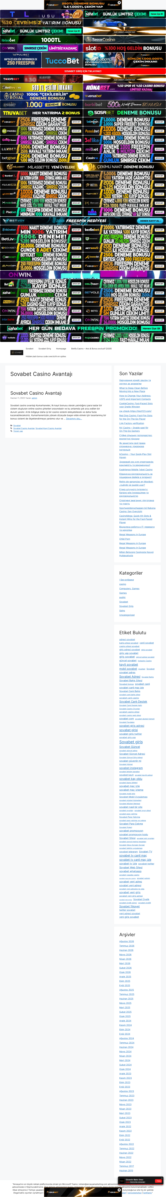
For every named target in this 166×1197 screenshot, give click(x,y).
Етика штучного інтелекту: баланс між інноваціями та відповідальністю (134, 492)
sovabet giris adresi (131, 725)
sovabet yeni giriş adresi (131, 896)
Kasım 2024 (125, 1025)
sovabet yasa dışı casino (127, 878)
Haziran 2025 (126, 998)
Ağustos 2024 (126, 1038)
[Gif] (83, 167)
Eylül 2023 (124, 1087)
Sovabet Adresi (129, 676)
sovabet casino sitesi (129, 712)
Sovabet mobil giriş (127, 794)
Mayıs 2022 (125, 1157)
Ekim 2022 (124, 1135)
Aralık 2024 (125, 1020)
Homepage (61, 348)
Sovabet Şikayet (129, 906)
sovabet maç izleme (131, 789)
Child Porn (124, 539)
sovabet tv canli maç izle (135, 859)
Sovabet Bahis (148, 677)
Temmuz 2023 (126, 1095)
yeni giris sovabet (129, 916)
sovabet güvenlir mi (130, 760)
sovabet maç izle (129, 786)
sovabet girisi (128, 730)
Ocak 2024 (125, 1069)
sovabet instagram (131, 768)
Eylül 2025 (124, 985)
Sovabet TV (145, 851)
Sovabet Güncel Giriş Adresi (131, 757)
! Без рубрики (126, 579)
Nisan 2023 (125, 1109)
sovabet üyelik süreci (128, 903)
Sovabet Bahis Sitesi (130, 680)
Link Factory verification (131, 423)
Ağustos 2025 (126, 990)
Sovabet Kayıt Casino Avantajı (48, 428)
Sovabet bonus (126, 684)
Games (123, 593)
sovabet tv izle (128, 863)
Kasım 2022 (125, 1131)
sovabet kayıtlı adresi (144, 775)
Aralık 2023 (125, 1073)
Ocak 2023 (125, 1122)
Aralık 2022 (125, 1126)
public (122, 597)
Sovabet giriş (131, 742)
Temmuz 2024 (126, 1042)
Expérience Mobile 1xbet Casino (136, 469)
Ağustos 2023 (126, 1091)
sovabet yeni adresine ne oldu (131, 889)
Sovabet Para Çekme (131, 823)
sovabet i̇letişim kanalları (129, 772)
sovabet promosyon (131, 830)
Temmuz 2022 (126, 1148)
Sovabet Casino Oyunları (129, 709)
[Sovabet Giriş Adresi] (16, 352)
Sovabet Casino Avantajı (36, 393)
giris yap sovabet (128, 653)
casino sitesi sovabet (129, 646)
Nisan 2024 (125, 1056)
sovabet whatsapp (130, 871)
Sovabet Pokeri (125, 827)
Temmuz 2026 (126, 946)
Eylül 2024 (124, 1034)
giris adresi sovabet (129, 649)
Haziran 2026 (126, 950)
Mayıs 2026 (125, 954)
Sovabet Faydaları (126, 722)
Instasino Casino (145, 661)
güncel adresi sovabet (145, 657)
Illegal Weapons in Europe (132, 534)
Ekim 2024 (124, 1029)
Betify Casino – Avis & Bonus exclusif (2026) (91, 348)
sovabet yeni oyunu (125, 900)
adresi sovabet (127, 639)
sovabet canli (142, 684)
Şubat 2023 (125, 1117)
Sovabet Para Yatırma (129, 817)
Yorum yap (18, 431)
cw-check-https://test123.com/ (135, 411)
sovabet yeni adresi (130, 885)
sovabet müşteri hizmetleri (130, 800)
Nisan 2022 (125, 1161)
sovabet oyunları (126, 810)
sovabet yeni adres (130, 881)
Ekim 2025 (124, 981)
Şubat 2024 (125, 1064)
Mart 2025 (124, 1007)
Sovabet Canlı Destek (133, 701)
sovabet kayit (126, 775)
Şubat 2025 (125, 1012)
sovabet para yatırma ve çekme (132, 820)
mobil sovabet (128, 668)
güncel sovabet (128, 660)
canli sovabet (147, 642)
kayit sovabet (128, 664)
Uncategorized (127, 615)
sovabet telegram (128, 851)
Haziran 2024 (126, 1047)
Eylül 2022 (124, 1139)
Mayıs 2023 (125, 1104)
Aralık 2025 (125, 976)
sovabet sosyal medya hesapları (132, 842)
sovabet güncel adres (128, 751)
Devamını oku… (74, 418)
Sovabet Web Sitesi (131, 867)
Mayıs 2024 (125, 1051)
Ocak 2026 (125, 972)
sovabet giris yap (127, 737)
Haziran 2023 (126, 1100)
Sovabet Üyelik (141, 899)
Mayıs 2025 (125, 1003)
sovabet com (126, 718)
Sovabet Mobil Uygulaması (133, 796)
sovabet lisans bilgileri (128, 783)
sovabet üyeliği (144, 903)
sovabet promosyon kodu (133, 834)
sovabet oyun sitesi (142, 810)
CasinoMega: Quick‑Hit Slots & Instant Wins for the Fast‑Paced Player (135, 519)
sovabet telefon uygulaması (130, 848)
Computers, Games (129, 588)
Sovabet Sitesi (127, 838)
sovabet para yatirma (128, 814)
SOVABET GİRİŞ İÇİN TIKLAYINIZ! (83, 71)
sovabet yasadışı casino (129, 875)
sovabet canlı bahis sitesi (129, 695)
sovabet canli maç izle (131, 687)
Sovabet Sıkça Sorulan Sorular (132, 845)
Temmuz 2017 (126, 1166)
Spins (122, 610)
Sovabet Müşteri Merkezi (129, 804)
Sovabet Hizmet (126, 764)
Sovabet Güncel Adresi (132, 753)
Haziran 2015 (126, 1170)
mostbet (141, 669)
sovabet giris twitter (130, 733)
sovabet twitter (146, 863)
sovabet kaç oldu (130, 778)
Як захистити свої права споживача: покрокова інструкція (132, 446)
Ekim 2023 (124, 1082)
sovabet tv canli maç (133, 855)
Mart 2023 (124, 1113)
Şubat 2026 (125, 968)
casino (122, 584)
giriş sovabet (127, 656)
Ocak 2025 (125, 1016)
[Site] (41, 121)
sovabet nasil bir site (130, 807)
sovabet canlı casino (129, 698)
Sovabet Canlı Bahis (129, 691)
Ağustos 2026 (126, 941)
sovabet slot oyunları (145, 838)
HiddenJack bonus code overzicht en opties (46, 356)
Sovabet (29, 348)
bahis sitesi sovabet (128, 643)
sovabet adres (127, 672)
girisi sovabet (146, 650)
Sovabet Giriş (45, 348)
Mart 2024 (124, 1060)
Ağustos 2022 (126, 1144)
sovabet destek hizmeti (144, 719)
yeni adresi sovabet (129, 913)
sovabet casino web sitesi (130, 715)
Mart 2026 (124, 963)
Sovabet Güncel (129, 746)
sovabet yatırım (143, 878)
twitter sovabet (127, 910)
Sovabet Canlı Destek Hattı (130, 705)
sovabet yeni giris (129, 892)
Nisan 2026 (125, 959)
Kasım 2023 (125, 1078)
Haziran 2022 (126, 1153)
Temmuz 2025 (126, 994)
